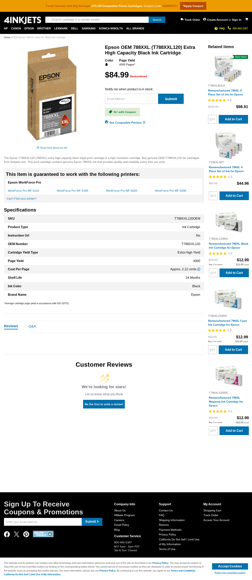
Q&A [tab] (32, 326)
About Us (120, 510)
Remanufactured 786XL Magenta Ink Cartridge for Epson (226, 401)
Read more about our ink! (53, 147)
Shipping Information (172, 520)
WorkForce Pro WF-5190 (72, 190)
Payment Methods (170, 529)
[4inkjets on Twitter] (16, 535)
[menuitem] (6, 28)
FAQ (222, 28)
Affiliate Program (124, 515)
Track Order (192, 19)
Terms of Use (167, 549)
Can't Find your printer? (21, 198)
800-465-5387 (240, 28)
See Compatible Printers (125, 122)
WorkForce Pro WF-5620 (121, 190)
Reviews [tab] (11, 326)
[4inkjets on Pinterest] (26, 535)
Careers (119, 520)
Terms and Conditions (183, 570)
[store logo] (22, 20)
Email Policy (121, 524)
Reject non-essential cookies (230, 572)
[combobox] (105, 20)
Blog (117, 529)
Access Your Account (216, 520)
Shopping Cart (212, 510)
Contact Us (166, 510)
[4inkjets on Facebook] (7, 535)
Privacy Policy (167, 534)
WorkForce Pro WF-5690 (170, 190)
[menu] (126, 28)
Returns (164, 524)
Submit (171, 99)
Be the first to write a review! (104, 404)
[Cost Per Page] (198, 269)
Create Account (218, 19)
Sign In (236, 19)
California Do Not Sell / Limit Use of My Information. (32, 574)
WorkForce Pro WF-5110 (23, 190)
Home (7, 37)
